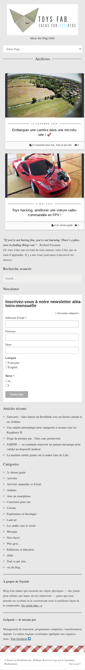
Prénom (10, 331)
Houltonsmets (10, 663)
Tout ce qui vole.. (64, 145)
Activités (12, 478)
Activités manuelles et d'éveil (24, 484)
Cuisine (11, 508)
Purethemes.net (24, 660)
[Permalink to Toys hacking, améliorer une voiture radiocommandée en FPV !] (44, 175)
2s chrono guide (65, 225)
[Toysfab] (42, 19)
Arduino (12, 490)
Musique (12, 531)
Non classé (13, 537)
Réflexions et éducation (20, 549)
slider (10, 555)
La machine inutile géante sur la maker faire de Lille (37, 455)
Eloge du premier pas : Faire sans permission (33, 438)
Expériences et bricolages (22, 514)
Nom (8, 344)
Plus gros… (14, 543)
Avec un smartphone (19, 496)
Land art (12, 520)
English (13, 367)
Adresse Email (16, 318)
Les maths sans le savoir (21, 526)
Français (13, 362)
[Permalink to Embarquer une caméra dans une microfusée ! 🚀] (44, 95)
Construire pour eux (44, 145)
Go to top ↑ (75, 663)
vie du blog (13, 567)
